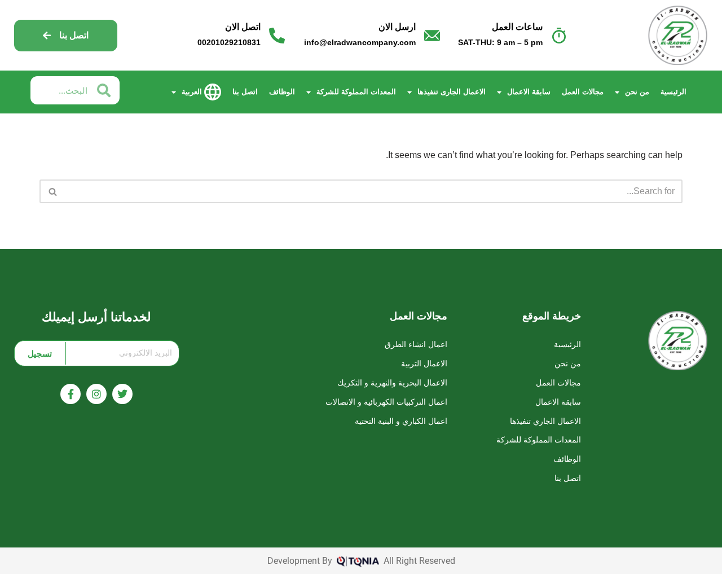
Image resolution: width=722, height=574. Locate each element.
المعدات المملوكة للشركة (356, 91)
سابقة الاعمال (529, 91)
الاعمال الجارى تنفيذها (451, 91)
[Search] (52, 191)
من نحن (637, 91)
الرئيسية (673, 91)
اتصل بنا (245, 91)
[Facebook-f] (70, 394)
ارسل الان (397, 27)
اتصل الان (243, 27)
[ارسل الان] (432, 35)
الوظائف (282, 91)
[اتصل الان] (277, 35)
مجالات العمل (583, 91)
